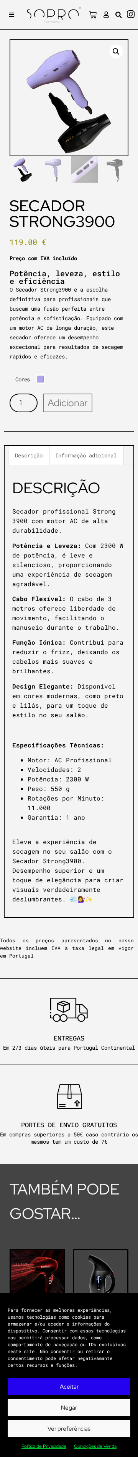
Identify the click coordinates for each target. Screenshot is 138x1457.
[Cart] (93, 15)
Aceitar (69, 1387)
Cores (22, 379)
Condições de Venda (95, 1446)
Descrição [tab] (29, 455)
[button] (12, 14)
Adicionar (68, 403)
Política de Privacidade (43, 1446)
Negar (69, 1408)
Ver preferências (69, 1429)
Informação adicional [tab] (86, 455)
